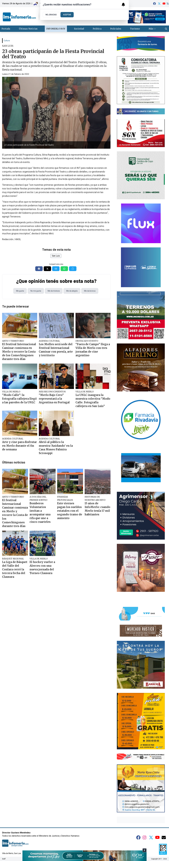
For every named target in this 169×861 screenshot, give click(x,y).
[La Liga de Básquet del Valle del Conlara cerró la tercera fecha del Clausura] (15, 543)
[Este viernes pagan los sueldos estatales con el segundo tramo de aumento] (70, 481)
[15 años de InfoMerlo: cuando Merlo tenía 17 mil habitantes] (98, 481)
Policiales (115, 28)
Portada (6, 28)
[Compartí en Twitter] (47, 268)
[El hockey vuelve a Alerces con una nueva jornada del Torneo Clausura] (42, 543)
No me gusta (35, 291)
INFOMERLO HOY (55, 28)
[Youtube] (164, 3)
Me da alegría (72, 291)
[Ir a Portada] (26, 16)
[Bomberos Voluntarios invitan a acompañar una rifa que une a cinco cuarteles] (42, 481)
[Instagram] (145, 837)
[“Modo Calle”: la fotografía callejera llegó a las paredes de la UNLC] (19, 376)
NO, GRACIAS (51, 15)
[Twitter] (159, 3)
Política (97, 28)
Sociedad (79, 28)
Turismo (135, 28)
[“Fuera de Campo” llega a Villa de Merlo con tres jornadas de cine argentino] (93, 325)
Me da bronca (89, 291)
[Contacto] (164, 837)
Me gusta (20, 291)
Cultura (7, 41)
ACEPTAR (67, 15)
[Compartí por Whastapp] (64, 268)
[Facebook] (154, 3)
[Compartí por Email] (56, 268)
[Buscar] (166, 29)
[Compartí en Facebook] (39, 268)
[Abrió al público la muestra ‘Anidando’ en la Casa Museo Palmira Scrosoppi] (56, 423)
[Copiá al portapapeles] (72, 268)
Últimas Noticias (28, 28)
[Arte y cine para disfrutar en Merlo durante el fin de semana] (19, 423)
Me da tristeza (54, 291)
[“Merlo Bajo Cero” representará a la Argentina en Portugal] (56, 376)
